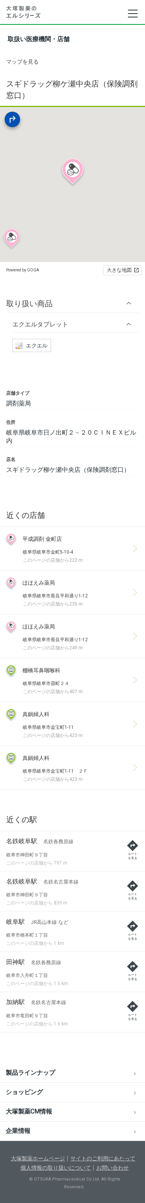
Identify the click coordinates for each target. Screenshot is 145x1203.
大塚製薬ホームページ (38, 1158)
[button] (72, 303)
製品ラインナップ (30, 1072)
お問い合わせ (112, 1168)
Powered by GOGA (22, 270)
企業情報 (18, 1130)
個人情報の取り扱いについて (55, 1168)
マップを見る (22, 62)
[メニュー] (132, 13)
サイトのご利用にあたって (102, 1158)
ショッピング (24, 1092)
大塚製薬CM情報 (29, 1111)
